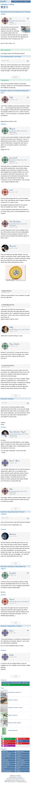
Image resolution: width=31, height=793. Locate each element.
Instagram (6, 745)
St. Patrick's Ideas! (7, 739)
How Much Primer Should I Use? (14, 692)
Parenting (19, 766)
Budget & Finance (20, 751)
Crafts (3, 758)
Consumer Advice (6, 755)
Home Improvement (17, 682)
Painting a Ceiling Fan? (13, 715)
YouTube (20, 743)
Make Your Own (20, 764)
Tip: (11, 56)
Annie (4, 645)
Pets (3, 768)
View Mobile (19, 777)
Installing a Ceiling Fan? (13, 699)
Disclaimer (9, 778)
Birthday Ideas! (7, 741)
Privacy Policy (15, 778)
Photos (18, 768)
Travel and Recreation (7, 771)
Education (19, 758)
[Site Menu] (16, 2)
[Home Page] (5, 0)
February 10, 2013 (6, 684)
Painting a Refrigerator (13, 730)
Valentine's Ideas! (21, 739)
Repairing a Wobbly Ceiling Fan (14, 722)
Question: (7, 399)
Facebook (20, 741)
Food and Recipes (20, 760)
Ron (4, 43)
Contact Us (21, 778)
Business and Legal (6, 753)
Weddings (19, 771)
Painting (26, 682)
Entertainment (5, 760)
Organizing (4, 766)
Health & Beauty (5, 762)
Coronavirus (19, 755)
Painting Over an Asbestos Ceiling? (15, 707)
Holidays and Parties (21, 762)
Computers (19, 753)
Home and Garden (6, 682)
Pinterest (6, 743)
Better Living (5, 751)
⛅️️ (25, 780)
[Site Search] (26, 2)
